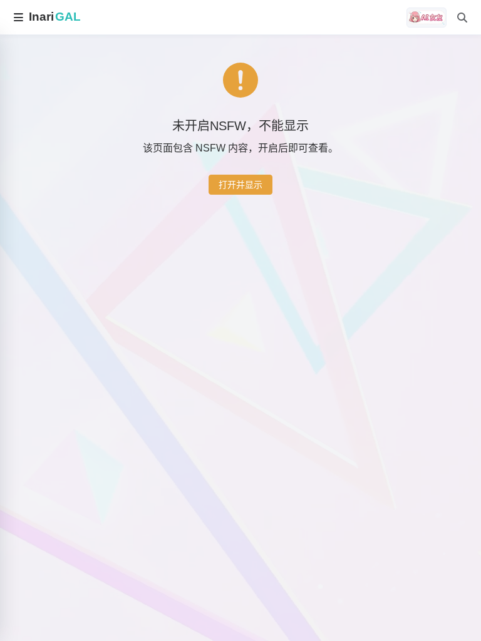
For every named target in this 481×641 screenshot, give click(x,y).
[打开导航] (18, 17)
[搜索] (462, 17)
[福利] (426, 18)
